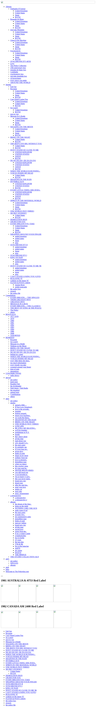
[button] (8, 7)
